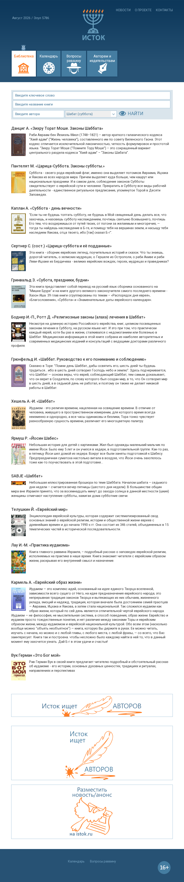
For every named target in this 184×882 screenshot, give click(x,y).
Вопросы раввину (73, 58)
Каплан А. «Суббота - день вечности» (46, 208)
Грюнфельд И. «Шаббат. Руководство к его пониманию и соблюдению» (78, 359)
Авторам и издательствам (102, 58)
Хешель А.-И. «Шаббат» (33, 401)
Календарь (48, 56)
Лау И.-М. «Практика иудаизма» (40, 545)
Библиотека (24, 56)
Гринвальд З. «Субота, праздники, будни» (50, 280)
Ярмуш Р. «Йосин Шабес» (34, 438)
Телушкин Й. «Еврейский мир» (39, 509)
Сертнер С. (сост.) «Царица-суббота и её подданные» (61, 246)
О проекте (143, 10)
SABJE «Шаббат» (27, 476)
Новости (123, 10)
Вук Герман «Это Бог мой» (36, 655)
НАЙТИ (135, 113)
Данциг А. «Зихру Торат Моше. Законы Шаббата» (57, 128)
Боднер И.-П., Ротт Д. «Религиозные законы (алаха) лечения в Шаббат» (78, 317)
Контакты (164, 10)
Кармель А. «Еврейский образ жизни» (46, 582)
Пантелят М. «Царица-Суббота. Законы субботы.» (58, 166)
